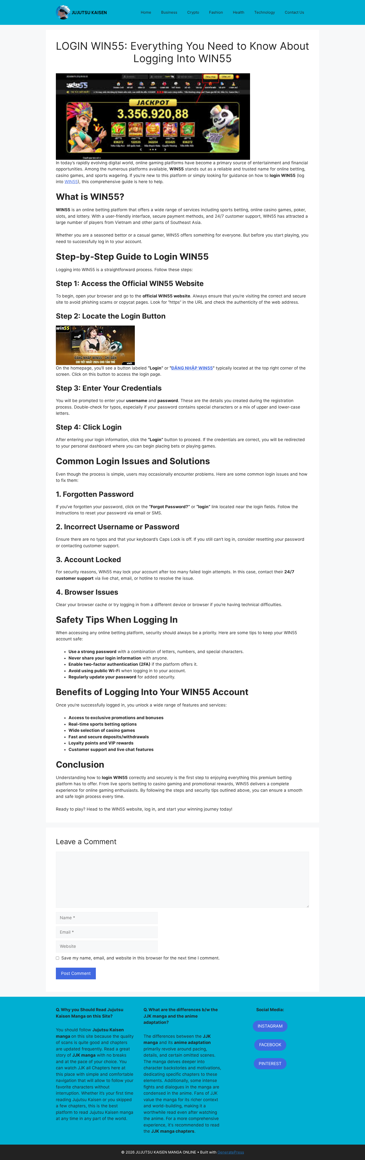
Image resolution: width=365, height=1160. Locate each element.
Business (169, 12)
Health (238, 12)
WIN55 (71, 181)
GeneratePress (231, 1152)
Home (146, 12)
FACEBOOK (270, 1044)
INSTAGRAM (270, 1026)
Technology (264, 12)
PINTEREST (270, 1063)
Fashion (216, 12)
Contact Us (294, 12)
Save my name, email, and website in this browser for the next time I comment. (140, 957)
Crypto (193, 12)
